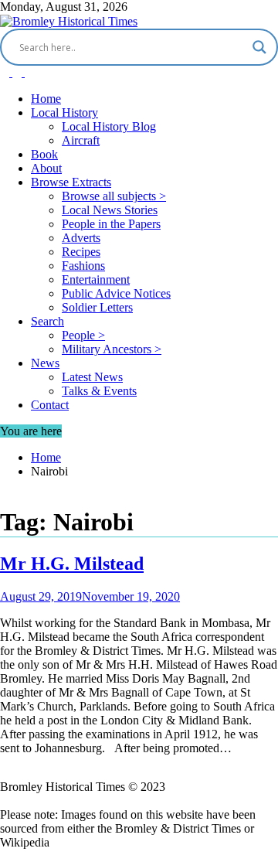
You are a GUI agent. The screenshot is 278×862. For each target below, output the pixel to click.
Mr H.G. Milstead (72, 564)
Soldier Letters (97, 307)
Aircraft (81, 140)
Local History (64, 112)
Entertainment (96, 279)
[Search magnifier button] (259, 47)
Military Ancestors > (111, 349)
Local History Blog (109, 126)
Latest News (92, 376)
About (46, 168)
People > (83, 335)
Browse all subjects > (114, 196)
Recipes (81, 251)
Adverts (81, 237)
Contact (50, 404)
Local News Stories (110, 209)
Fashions (83, 265)
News (45, 363)
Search (47, 321)
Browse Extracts (71, 182)
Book (44, 154)
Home (46, 98)
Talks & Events (99, 390)
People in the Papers (111, 223)
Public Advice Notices (116, 293)
